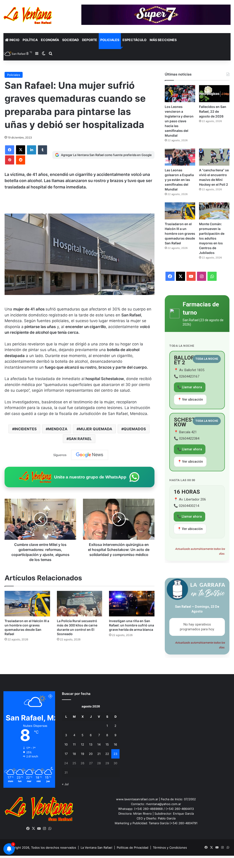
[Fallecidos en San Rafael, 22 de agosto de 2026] (214, 93)
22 (107, 754)
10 (66, 744)
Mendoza (57, 429)
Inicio (14, 40)
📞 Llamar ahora (189, 387)
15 (107, 744)
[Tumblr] (42, 149)
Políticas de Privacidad (132, 847)
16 (115, 744)
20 (91, 754)
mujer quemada (95, 429)
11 (74, 744)
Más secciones (163, 40)
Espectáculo (134, 40)
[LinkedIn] (31, 149)
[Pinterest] (9, 159)
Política (30, 40)
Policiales (109, 40)
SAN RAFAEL (80, 438)
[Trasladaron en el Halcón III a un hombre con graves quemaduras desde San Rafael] (27, 603)
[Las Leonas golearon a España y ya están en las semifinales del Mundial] (180, 157)
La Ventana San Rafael (96, 847)
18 (74, 754)
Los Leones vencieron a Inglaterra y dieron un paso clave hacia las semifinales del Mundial (179, 121)
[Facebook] (9, 149)
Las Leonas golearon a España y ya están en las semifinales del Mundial (179, 179)
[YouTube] (39, 828)
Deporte (89, 40)
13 (90, 744)
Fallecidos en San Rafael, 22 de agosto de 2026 (212, 111)
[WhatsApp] (50, 828)
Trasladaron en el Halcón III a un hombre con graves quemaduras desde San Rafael (180, 233)
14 (99, 744)
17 (66, 754)
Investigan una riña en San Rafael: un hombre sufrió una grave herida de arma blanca (131, 625)
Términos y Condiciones (170, 847)
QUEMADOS (135, 429)
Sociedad (70, 40)
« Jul (65, 784)
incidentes (25, 429)
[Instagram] (44, 828)
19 (82, 754)
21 (99, 754)
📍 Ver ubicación (190, 399)
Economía (50, 40)
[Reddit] (20, 159)
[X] (20, 149)
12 (82, 744)
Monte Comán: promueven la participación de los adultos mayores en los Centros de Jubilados (211, 238)
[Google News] (89, 455)
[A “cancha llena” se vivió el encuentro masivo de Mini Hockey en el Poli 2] (214, 157)
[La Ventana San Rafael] (27, 15)
